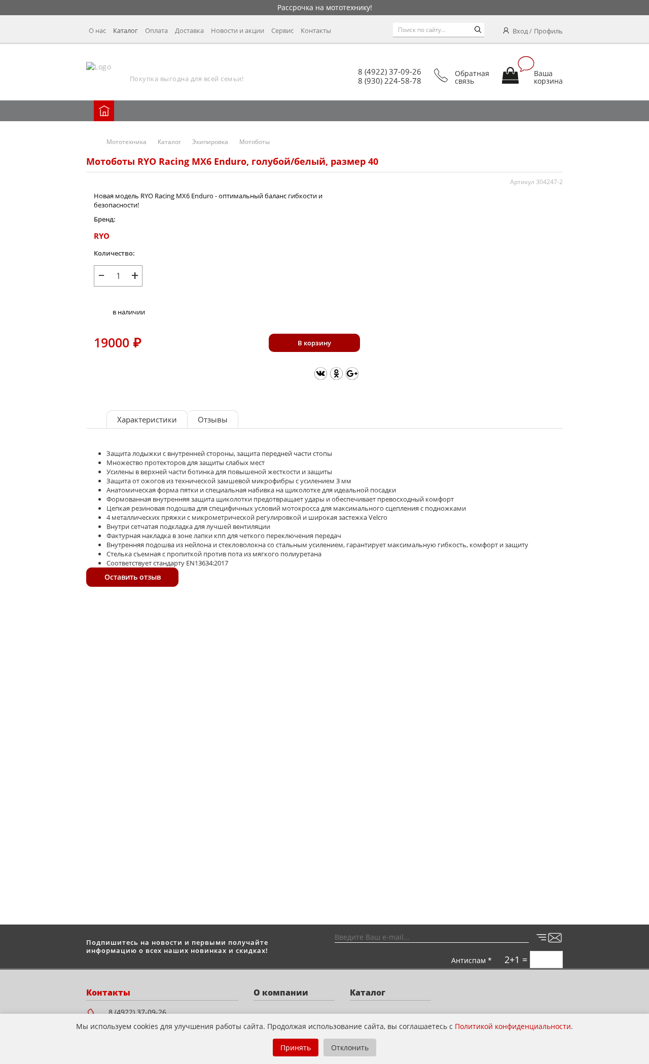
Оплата (156, 30)
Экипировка (210, 141)
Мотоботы (254, 141)
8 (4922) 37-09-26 (389, 71)
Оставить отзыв (132, 577)
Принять (295, 1047)
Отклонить (350, 1047)
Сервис (282, 30)
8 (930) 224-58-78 (389, 80)
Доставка (189, 30)
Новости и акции (237, 30)
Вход (520, 31)
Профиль (548, 31)
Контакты (316, 30)
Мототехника (126, 141)
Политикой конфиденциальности (513, 1026)
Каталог (125, 30)
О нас (97, 30)
